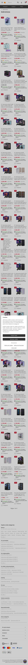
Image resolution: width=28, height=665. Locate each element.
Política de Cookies (8, 345)
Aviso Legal (14, 348)
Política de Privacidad (19, 345)
